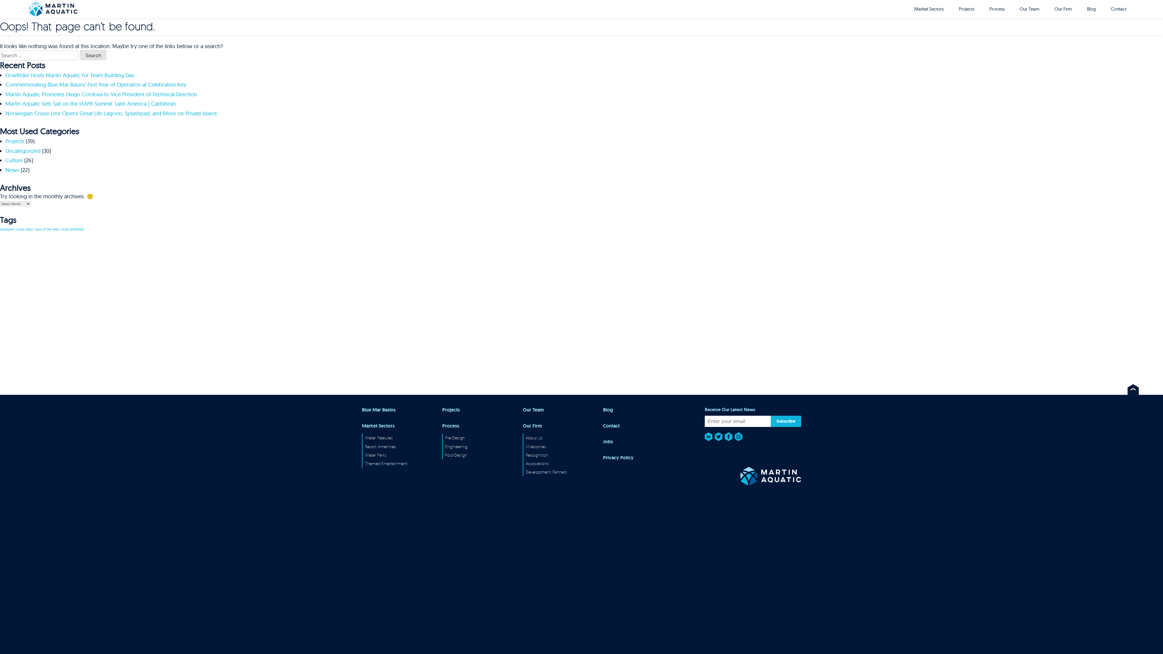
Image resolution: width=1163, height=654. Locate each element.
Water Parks (375, 454)
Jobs (608, 442)
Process (997, 9)
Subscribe (786, 421)
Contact (1118, 9)
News (12, 170)
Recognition (537, 454)
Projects (966, 9)
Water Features (379, 437)
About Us (534, 437)
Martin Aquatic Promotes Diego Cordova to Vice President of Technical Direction (101, 94)
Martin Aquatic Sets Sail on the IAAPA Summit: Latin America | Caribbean (90, 103)
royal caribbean (72, 229)
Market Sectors (929, 9)
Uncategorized (23, 150)
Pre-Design (455, 437)
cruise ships (24, 229)
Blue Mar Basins (379, 410)
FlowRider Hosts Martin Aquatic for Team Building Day (69, 75)
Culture (14, 160)
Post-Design (456, 454)
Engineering (456, 446)
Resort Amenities (380, 446)
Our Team (1029, 9)
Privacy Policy (618, 458)
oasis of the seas (47, 229)
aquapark (7, 229)
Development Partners (546, 471)
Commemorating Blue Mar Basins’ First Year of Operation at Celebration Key (95, 84)
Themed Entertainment (386, 463)
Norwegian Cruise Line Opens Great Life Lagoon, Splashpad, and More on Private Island (111, 113)
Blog (1091, 9)
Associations (537, 463)
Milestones (536, 446)
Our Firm (1063, 9)
